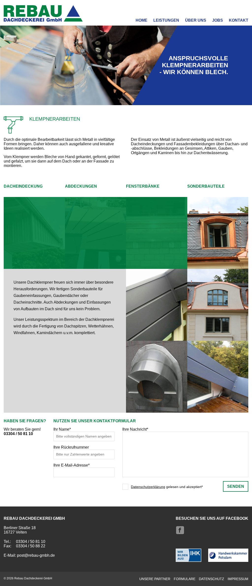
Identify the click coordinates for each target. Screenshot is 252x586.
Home (141, 20)
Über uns (195, 20)
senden (235, 486)
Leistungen (166, 20)
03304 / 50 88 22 (30, 546)
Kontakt (238, 20)
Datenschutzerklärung (148, 487)
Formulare (184, 579)
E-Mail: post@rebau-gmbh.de (29, 555)
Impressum (238, 579)
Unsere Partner (154, 579)
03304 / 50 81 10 (18, 434)
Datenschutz (211, 579)
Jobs (217, 20)
